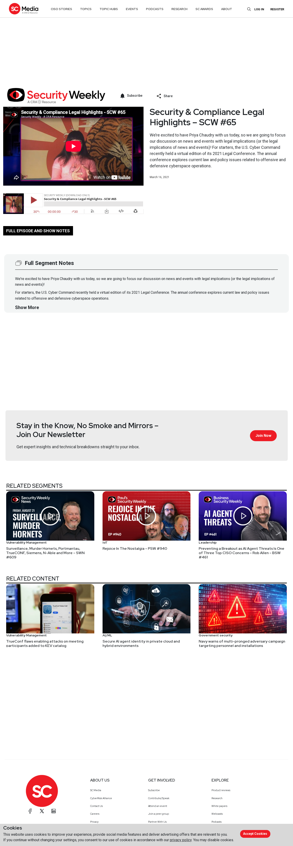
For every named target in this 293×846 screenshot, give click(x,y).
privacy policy (181, 840)
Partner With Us (157, 821)
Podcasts (217, 821)
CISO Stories (61, 9)
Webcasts (217, 813)
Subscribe (154, 790)
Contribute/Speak (158, 798)
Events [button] (132, 9)
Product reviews (221, 790)
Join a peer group (158, 813)
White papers (219, 806)
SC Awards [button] (204, 9)
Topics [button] (86, 9)
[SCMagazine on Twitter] (42, 811)
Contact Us (96, 806)
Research (217, 798)
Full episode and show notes (38, 230)
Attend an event (157, 806)
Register (277, 9)
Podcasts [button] (154, 9)
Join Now (263, 435)
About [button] (226, 9)
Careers (94, 813)
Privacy (94, 821)
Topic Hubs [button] (109, 9)
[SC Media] (23, 9)
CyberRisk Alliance (101, 798)
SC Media (95, 790)
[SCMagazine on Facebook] (30, 811)
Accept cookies (255, 833)
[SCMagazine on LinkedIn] (53, 811)
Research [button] (179, 9)
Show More (27, 307)
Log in (259, 9)
